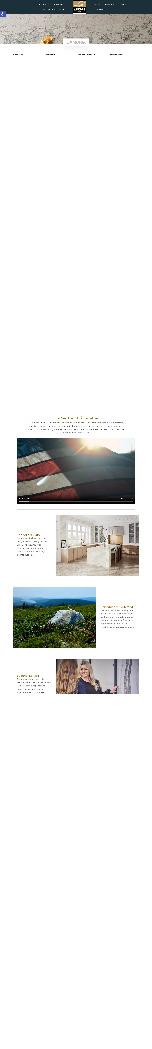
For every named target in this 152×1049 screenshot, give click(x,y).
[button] (3, 14)
